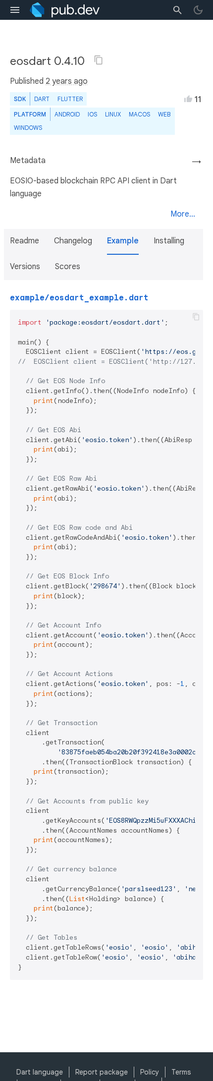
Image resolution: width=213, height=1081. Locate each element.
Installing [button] (169, 241)
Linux (113, 114)
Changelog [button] (73, 241)
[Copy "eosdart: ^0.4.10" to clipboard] (99, 60)
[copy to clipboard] (196, 317)
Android (67, 114)
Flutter (70, 99)
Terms (181, 1072)
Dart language (39, 1072)
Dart (42, 99)
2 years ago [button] (67, 81)
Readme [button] (24, 241)
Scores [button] (67, 267)
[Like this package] (188, 99)
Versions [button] (25, 267)
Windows (28, 127)
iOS (92, 114)
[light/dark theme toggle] (198, 10)
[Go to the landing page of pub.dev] (65, 9)
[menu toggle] (15, 10)
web (164, 114)
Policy (149, 1072)
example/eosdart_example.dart (79, 298)
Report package (101, 1072)
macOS (139, 114)
